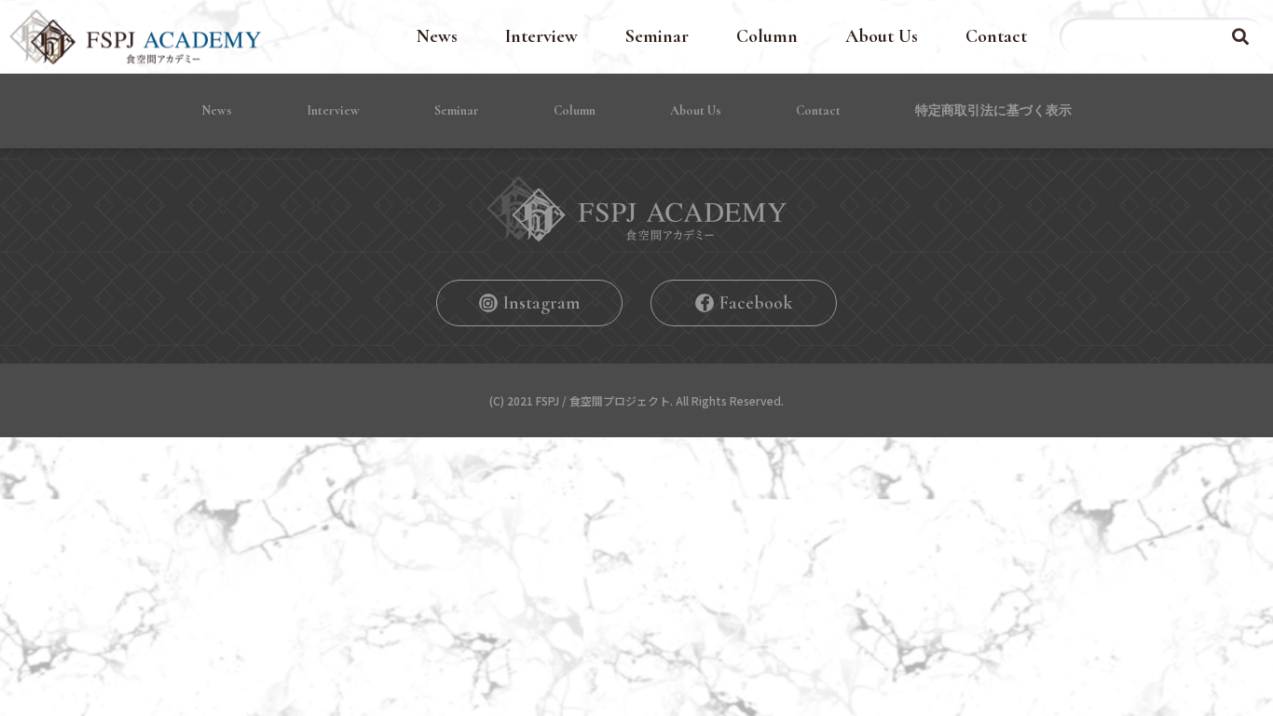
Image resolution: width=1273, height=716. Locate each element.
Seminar (657, 36)
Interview (541, 36)
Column (767, 36)
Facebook (755, 303)
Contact (996, 36)
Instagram (541, 303)
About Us (881, 36)
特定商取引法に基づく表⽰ (993, 110)
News (437, 36)
